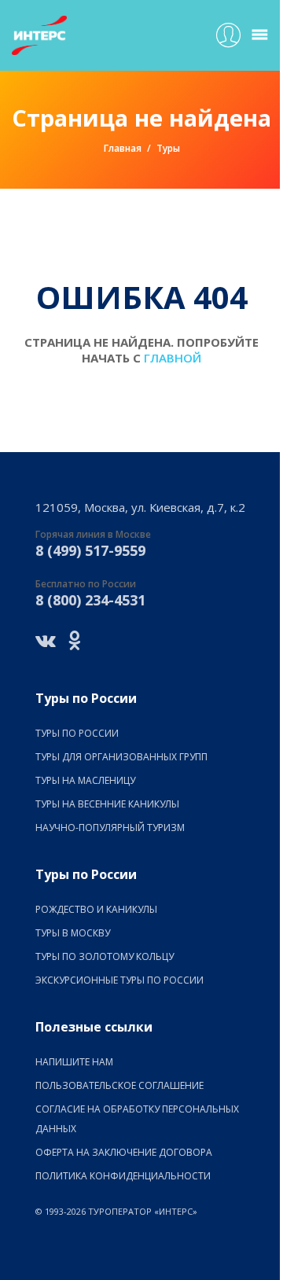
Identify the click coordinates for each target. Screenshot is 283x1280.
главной (172, 358)
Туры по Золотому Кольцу (104, 956)
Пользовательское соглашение (119, 1085)
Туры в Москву (72, 933)
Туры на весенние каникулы (107, 804)
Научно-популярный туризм (110, 827)
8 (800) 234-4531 (90, 599)
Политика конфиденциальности (123, 1176)
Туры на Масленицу (85, 780)
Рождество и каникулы (96, 909)
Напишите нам (74, 1062)
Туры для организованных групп (121, 756)
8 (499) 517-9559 (90, 550)
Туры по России (77, 733)
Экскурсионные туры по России (119, 980)
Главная (123, 148)
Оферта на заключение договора (123, 1152)
